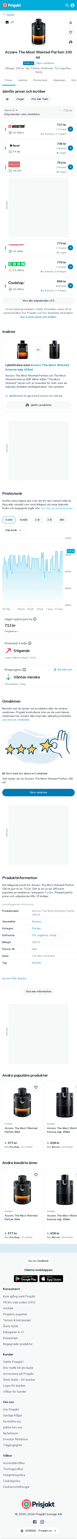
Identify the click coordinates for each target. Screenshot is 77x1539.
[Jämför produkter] (71, 42)
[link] (38, 374)
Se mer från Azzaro (14, 978)
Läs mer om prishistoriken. (57, 508)
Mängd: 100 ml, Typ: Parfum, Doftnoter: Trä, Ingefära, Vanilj (38, 70)
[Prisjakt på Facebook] (35, 1521)
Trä (34, 935)
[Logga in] (72, 5)
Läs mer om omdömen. (16, 719)
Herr (34, 949)
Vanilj (53, 935)
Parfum (36, 962)
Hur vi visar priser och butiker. (38, 316)
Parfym (10, 14)
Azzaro (36, 921)
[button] (9, 22)
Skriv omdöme (45, 63)
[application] (38, 574)
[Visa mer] (5, 129)
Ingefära (43, 935)
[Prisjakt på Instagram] (42, 1521)
